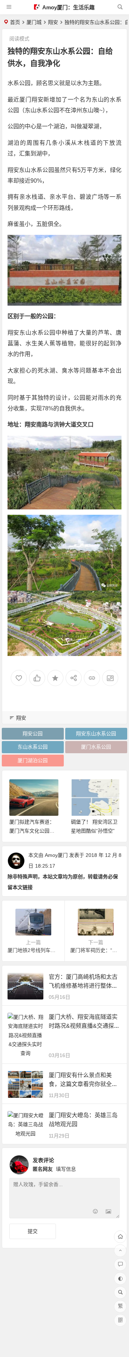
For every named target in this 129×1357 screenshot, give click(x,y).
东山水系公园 (33, 747)
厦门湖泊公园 (33, 760)
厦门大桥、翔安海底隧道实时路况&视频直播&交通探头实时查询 (84, 1026)
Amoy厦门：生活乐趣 (68, 7)
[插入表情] (95, 1212)
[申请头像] (112, 1163)
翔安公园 (33, 733)
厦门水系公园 (96, 747)
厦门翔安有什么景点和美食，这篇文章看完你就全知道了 (83, 1084)
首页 (15, 22)
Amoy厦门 (56, 855)
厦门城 (34, 22)
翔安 (53, 22)
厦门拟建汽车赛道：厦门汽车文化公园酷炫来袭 (31, 831)
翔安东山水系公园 (96, 733)
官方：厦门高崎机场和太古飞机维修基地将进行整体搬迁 (83, 986)
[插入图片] (108, 1212)
